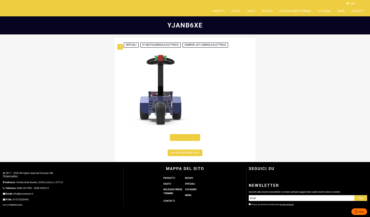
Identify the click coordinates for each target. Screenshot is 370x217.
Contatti (360, 11)
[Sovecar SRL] (29, 8)
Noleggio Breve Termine (314, 11)
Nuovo (271, 11)
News (349, 11)
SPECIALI (292, 11)
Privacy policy (10, 176)
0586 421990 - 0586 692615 (33, 188)
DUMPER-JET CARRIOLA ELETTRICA (205, 44)
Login (352, 3)
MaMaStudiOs (16, 205)
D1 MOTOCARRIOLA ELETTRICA (160, 44)
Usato (281, 11)
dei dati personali (287, 205)
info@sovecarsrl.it (23, 193)
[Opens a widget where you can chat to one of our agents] (359, 212)
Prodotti (258, 11)
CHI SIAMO (337, 11)
